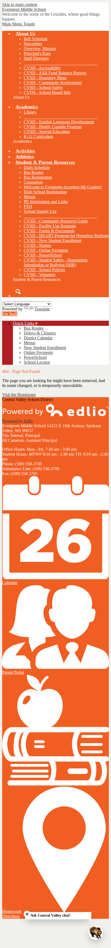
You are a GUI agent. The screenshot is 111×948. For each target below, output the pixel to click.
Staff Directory (36, 58)
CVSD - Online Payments (46, 250)
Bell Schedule (35, 39)
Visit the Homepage (19, 394)
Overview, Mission (40, 48)
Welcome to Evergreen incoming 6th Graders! (63, 187)
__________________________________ (60, 63)
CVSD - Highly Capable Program (53, 126)
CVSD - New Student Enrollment (52, 240)
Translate (42, 309)
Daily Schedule (37, 167)
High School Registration (45, 192)
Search (18, 291)
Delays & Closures (40, 333)
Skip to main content (19, 4)
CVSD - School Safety (43, 87)
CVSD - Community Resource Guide (56, 221)
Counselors (33, 182)
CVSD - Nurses (37, 245)
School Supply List (40, 211)
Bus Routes (33, 172)
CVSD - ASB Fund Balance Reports (55, 73)
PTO (28, 206)
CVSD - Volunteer (40, 274)
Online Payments (38, 352)
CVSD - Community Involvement (53, 82)
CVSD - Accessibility (42, 68)
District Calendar (38, 338)
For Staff (9, 313)
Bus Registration (38, 177)
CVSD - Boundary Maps (45, 77)
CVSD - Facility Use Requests (50, 226)
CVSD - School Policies (44, 269)
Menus (29, 196)
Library (30, 112)
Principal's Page (37, 53)
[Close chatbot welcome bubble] (27, 914)
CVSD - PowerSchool (43, 255)
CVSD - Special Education (47, 131)
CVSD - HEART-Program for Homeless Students (66, 235)
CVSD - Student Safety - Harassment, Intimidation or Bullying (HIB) (56, 262)
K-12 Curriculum (38, 136)
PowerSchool (35, 357)
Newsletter (33, 43)
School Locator (37, 362)
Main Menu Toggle (18, 24)
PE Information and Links (46, 201)
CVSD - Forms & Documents (49, 230)
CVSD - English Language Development (59, 122)
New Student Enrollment (45, 347)
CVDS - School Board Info (47, 92)
